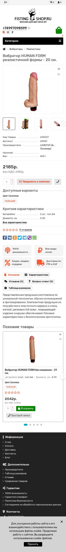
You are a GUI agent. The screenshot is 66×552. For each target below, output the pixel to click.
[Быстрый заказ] (57, 182)
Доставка (10, 449)
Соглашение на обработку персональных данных (33, 504)
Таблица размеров (20, 288)
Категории (11, 41)
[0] (59, 30)
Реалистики (33, 49)
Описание (14, 274)
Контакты (10, 453)
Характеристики (38, 274)
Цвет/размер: (11, 195)
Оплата (9, 446)
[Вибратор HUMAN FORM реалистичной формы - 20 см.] (33, 89)
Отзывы (9, 477)
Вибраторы (16, 49)
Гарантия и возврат (16, 497)
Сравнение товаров (16, 481)
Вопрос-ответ (42, 281)
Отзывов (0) (16, 281)
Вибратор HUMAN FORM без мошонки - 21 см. (31, 371)
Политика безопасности (19, 500)
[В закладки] (58, 69)
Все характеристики (15, 222)
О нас (8, 442)
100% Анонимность (16, 493)
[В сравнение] (58, 74)
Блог (7, 457)
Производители (14, 469)
